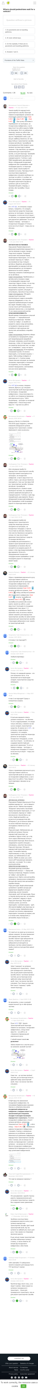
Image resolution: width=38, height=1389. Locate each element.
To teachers (24, 1367)
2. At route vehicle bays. (13, 38)
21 (9, 234)
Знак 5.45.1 (27, 588)
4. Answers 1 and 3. (11, 52)
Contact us (19, 1358)
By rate (23, 93)
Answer (11, 193)
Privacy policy (13, 1374)
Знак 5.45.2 (18, 1127)
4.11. (29, 728)
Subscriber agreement (27, 1374)
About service (13, 1367)
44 (9, 196)
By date (29, 93)
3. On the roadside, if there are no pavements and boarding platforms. (17, 45)
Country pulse (24, 1370)
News (16, 1370)
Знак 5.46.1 (21, 119)
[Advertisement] (19, 1328)
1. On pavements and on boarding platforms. (16, 31)
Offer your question (11, 1363)
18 (9, 375)
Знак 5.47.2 (19, 599)
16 (11, 688)
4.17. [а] (14, 206)
